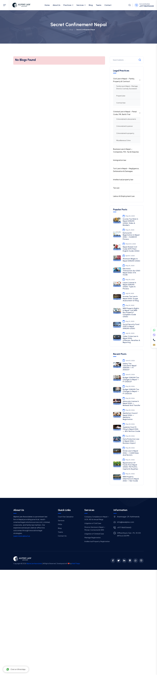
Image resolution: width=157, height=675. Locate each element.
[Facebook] (113, 560)
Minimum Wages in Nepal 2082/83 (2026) (131, 260)
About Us (56, 5)
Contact (107, 5)
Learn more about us (21, 536)
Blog (91, 5)
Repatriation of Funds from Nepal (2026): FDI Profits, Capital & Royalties (130, 466)
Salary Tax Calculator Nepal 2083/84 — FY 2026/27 (129, 367)
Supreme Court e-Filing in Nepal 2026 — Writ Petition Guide (131, 429)
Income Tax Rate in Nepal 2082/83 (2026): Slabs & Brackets (130, 222)
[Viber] (154, 335)
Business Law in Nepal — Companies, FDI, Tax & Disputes (126, 150)
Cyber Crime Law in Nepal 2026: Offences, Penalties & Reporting (131, 339)
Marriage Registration (92, 537)
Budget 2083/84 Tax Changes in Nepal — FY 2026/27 (131, 380)
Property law (120, 96)
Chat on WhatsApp (18, 669)
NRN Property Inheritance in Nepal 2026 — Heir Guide (131, 479)
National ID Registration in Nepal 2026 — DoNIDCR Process (131, 236)
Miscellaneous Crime (123, 140)
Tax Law (116, 188)
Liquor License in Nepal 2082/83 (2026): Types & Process (129, 286)
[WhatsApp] (154, 330)
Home (47, 5)
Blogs (71, 29)
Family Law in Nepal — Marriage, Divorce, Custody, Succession (127, 87)
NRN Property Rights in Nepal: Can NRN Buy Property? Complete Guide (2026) (131, 312)
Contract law (120, 103)
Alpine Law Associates (34, 563)
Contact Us (62, 536)
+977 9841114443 (146, 6)
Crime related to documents (126, 119)
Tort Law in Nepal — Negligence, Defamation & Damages (126, 169)
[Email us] (154, 345)
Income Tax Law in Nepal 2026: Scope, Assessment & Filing (131, 298)
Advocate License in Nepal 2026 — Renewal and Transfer (131, 403)
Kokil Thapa (76, 563)
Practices (67, 5)
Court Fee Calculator (65, 517)
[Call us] (154, 340)
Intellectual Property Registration (97, 541)
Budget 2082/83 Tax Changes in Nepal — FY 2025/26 (131, 391)
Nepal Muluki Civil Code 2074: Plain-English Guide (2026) (131, 249)
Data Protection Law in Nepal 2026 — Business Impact (131, 441)
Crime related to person (124, 126)
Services (80, 5)
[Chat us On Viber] (141, 560)
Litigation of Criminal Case (94, 534)
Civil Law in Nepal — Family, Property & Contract (124, 79)
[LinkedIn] (124, 560)
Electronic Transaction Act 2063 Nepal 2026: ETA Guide (131, 272)
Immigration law (119, 160)
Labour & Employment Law (124, 196)
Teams (98, 5)
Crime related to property (125, 133)
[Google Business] (130, 560)
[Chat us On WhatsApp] (135, 560)
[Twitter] (118, 560)
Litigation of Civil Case (92, 523)
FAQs (60, 524)
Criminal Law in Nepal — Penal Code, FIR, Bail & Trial (125, 112)
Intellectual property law (123, 179)
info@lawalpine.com (125, 522)
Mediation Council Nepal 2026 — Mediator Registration (130, 416)
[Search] (129, 5)
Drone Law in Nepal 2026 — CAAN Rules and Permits (131, 453)
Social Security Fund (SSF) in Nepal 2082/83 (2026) (131, 326)
